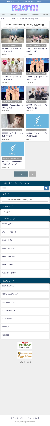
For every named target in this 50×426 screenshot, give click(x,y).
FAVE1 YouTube (8, 256)
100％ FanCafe (8, 286)
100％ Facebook (8, 310)
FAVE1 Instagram (9, 248)
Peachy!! (5, 326)
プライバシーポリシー (19, 418)
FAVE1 (4, 14)
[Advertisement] (25, 388)
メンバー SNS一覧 (9, 232)
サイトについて (33, 418)
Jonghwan (35, 14)
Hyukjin (45, 14)
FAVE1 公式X (7, 240)
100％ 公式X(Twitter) (10, 294)
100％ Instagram (8, 302)
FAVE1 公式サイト (9, 224)
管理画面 (5, 335)
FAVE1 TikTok (7, 264)
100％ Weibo (7, 318)
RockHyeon (24, 14)
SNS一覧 (13, 14)
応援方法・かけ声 (9, 273)
